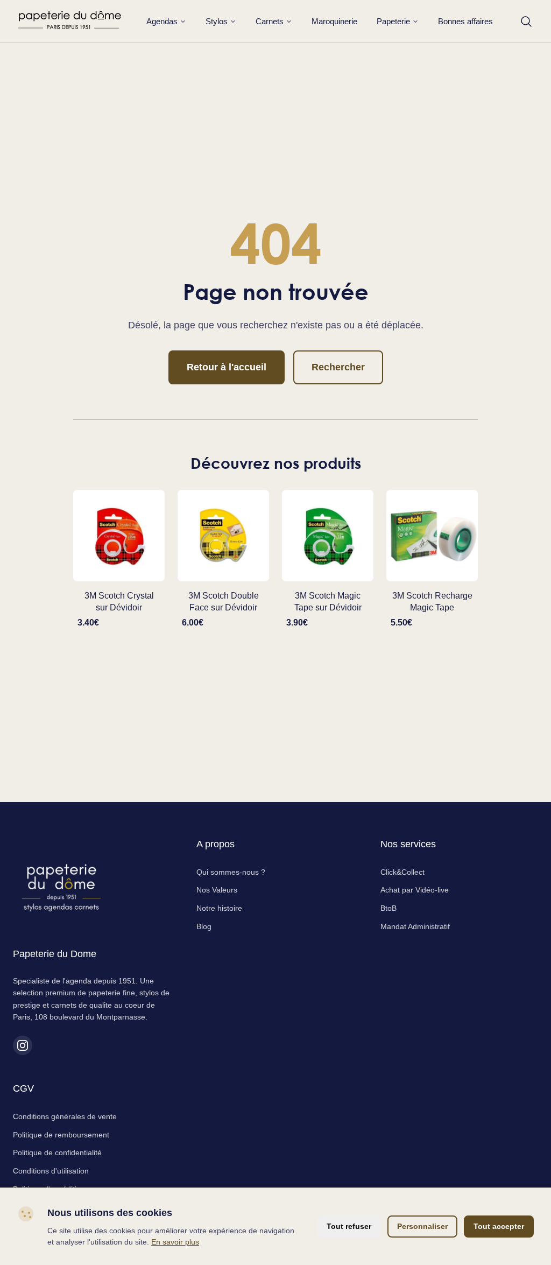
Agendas (162, 21)
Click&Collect (402, 872)
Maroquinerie (334, 21)
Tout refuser (349, 1226)
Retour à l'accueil (226, 367)
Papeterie (393, 21)
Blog (203, 926)
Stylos (217, 21)
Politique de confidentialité (57, 1152)
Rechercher (338, 367)
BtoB (388, 908)
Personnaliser (422, 1226)
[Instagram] (22, 1045)
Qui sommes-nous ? (230, 872)
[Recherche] (526, 21)
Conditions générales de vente (65, 1116)
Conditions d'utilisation (51, 1170)
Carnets (270, 21)
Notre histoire (219, 908)
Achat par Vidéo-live (414, 890)
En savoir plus (175, 1242)
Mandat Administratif (415, 926)
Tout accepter (499, 1226)
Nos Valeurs (216, 890)
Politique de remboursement (61, 1134)
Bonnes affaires (465, 21)
